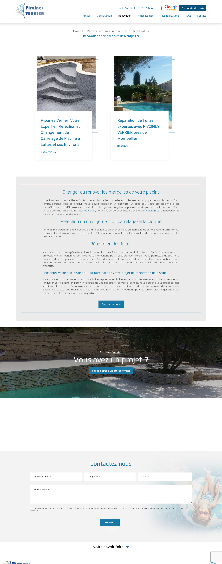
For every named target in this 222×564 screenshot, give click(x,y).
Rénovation (124, 15)
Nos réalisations (170, 15)
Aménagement (146, 15)
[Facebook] (161, 8)
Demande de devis (193, 8)
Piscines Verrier (86, 210)
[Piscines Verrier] (30, 19)
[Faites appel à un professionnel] (111, 362)
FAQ (188, 15)
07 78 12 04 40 (146, 8)
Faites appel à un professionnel (111, 370)
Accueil (87, 15)
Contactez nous (111, 304)
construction (148, 210)
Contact (201, 15)
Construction (104, 15)
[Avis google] (171, 8)
